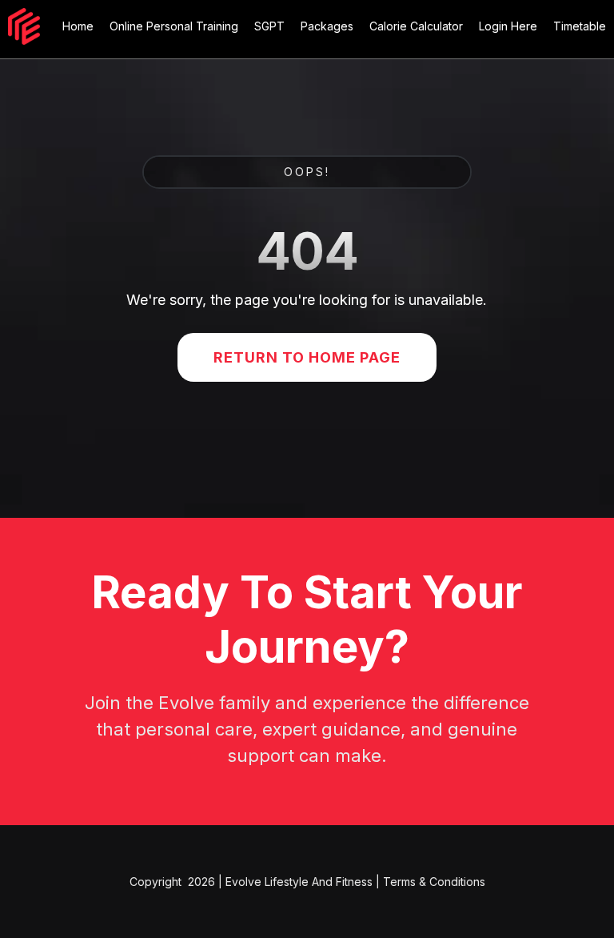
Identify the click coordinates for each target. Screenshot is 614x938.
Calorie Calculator (416, 26)
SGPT (269, 26)
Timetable (579, 26)
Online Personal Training (174, 26)
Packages (327, 26)
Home (78, 26)
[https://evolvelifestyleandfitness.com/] (24, 26)
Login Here (508, 26)
